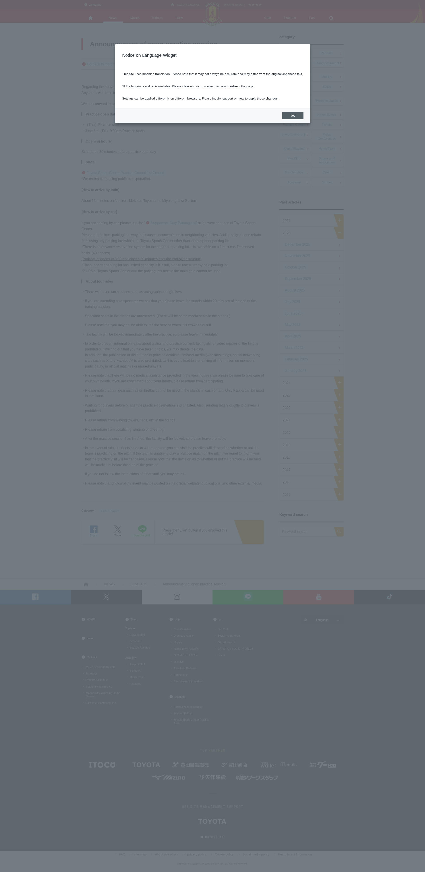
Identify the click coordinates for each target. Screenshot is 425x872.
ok (293, 115)
